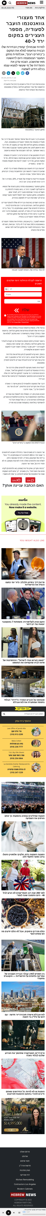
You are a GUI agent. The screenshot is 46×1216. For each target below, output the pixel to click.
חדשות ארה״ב (25, 1165)
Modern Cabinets (25, 1188)
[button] (6, 289)
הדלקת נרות (40, 8)
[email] (4, 73)
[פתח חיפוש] (10, 2)
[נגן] (8, 1212)
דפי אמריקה (25, 1175)
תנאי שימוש (24, 1161)
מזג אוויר (28, 8)
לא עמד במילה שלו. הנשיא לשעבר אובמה (28, 270)
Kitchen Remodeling (25, 1179)
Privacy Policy (17, 322)
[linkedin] (8, 73)
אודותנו (25, 1156)
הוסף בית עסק (23, 721)
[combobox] (23, 714)
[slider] (34, 1214)
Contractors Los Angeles (25, 1184)
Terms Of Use (25, 322)
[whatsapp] (18, 73)
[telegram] (23, 73)
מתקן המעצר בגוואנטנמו (35, 129)
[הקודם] (3, 1212)
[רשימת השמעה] (19, 1212)
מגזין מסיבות (25, 1170)
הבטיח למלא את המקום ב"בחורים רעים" (28, 442)
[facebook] (27, 73)
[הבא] (14, 1212)
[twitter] (13, 73)
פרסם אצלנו (25, 1151)
